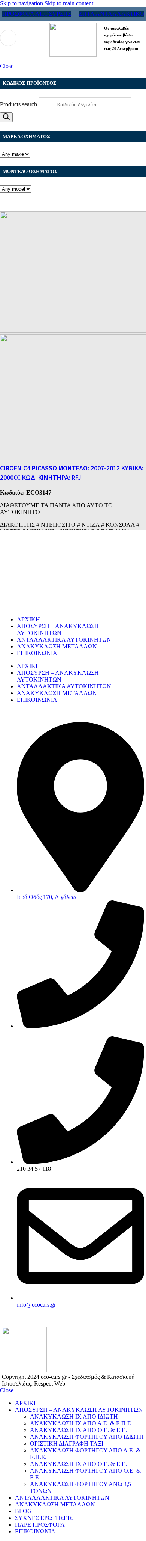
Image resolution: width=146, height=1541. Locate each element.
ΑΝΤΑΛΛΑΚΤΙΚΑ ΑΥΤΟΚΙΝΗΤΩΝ (64, 639)
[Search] (6, 117)
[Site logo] (73, 54)
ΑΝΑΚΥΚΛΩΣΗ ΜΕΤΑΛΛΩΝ (57, 646)
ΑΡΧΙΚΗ (28, 619)
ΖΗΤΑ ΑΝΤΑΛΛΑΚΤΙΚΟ (111, 14)
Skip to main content (69, 3)
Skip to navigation (22, 3)
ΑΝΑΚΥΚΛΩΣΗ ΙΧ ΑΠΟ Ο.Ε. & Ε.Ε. (78, 1430)
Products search (19, 104)
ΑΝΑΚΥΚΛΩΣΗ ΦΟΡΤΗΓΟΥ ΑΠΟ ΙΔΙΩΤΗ (87, 1437)
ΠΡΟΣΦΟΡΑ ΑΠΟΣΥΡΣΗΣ (36, 14)
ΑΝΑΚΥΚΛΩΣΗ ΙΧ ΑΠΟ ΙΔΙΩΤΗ (74, 1416)
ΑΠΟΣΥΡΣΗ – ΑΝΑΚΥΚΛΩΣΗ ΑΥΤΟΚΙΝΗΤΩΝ (58, 629)
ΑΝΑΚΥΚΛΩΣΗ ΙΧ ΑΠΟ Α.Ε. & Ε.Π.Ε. (81, 1423)
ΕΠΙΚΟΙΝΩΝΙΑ (37, 653)
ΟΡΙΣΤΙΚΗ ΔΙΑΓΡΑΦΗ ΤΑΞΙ (66, 1443)
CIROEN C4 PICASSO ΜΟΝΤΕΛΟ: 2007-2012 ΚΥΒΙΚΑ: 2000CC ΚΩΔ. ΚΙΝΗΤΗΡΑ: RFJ (71, 473)
